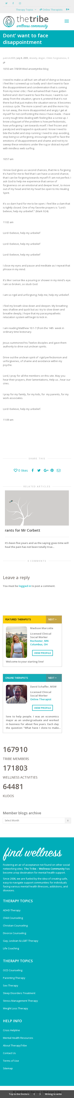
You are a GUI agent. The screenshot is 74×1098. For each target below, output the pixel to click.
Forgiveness (59, 57)
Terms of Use (11, 1060)
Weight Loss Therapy (15, 1008)
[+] (37, 508)
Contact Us (9, 1053)
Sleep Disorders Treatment (19, 993)
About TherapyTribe (15, 1045)
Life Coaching (11, 948)
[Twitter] (6, 3)
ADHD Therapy (12, 910)
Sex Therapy (10, 985)
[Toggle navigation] (66, 21)
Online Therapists (52, 9)
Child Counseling (13, 918)
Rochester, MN (39, 641)
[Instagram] (20, 3)
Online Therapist (40, 699)
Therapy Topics (25, 9)
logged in (25, 586)
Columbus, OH (39, 644)
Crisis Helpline (11, 1030)
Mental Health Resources (18, 1038)
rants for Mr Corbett (22, 530)
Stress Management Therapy (20, 1000)
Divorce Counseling (14, 933)
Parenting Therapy (14, 978)
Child (49, 57)
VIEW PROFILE (42, 653)
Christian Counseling (15, 925)
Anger (41, 57)
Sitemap (8, 1068)
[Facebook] (13, 3)
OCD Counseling (12, 970)
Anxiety (33, 57)
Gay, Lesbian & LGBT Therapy (20, 940)
